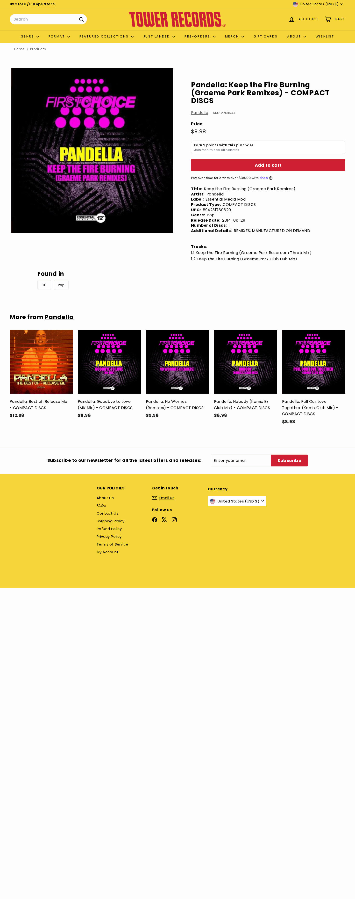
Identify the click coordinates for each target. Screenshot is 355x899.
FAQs (101, 505)
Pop (61, 285)
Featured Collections (104, 36)
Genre (28, 36)
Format (57, 36)
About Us (105, 497)
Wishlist (325, 36)
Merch (233, 36)
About (294, 36)
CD (44, 285)
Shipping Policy (110, 521)
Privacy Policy (109, 536)
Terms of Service (112, 544)
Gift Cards (265, 36)
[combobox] (48, 19)
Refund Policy (109, 528)
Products (38, 49)
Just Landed (157, 36)
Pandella (199, 112)
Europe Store (42, 4)
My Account (108, 551)
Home (19, 49)
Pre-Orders (198, 36)
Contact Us (107, 513)
